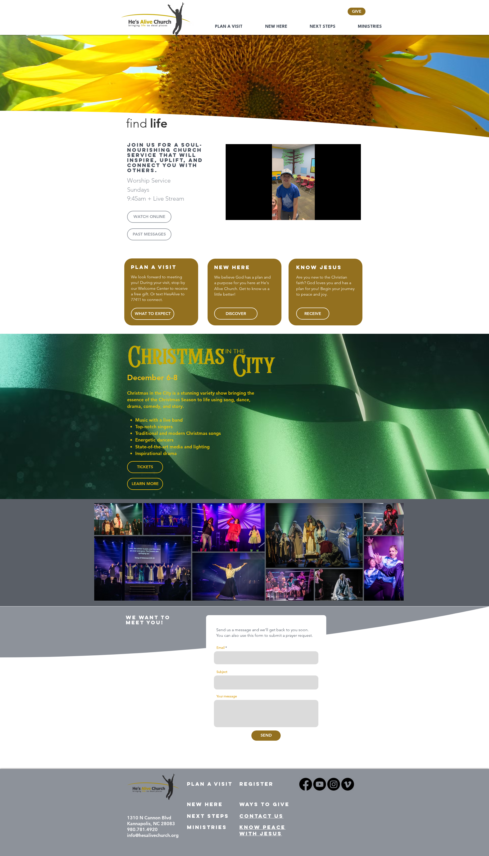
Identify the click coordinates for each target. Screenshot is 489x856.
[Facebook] (305, 784)
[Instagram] (333, 784)
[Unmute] (241, 213)
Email (220, 647)
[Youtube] (319, 784)
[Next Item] (395, 552)
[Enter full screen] (354, 213)
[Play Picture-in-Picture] (345, 213)
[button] (149, 217)
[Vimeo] (347, 784)
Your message (226, 696)
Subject (221, 671)
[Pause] (232, 213)
